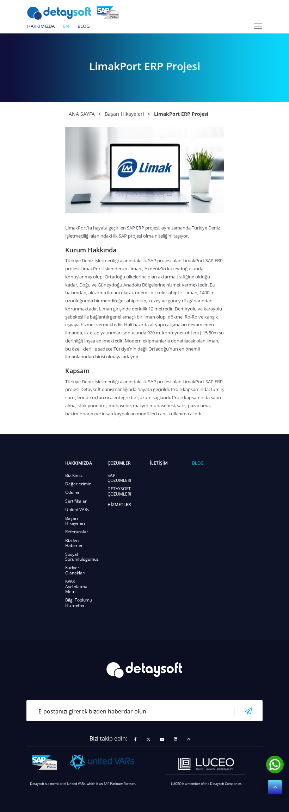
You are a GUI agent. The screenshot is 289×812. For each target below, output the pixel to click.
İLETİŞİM (159, 463)
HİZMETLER (119, 505)
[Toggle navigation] (258, 26)
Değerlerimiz (78, 484)
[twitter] (148, 739)
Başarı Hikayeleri (75, 520)
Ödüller (72, 492)
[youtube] (162, 739)
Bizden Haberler (74, 542)
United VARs (77, 509)
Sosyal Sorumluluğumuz (82, 556)
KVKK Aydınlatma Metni (76, 586)
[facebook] (135, 739)
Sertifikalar (76, 501)
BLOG (84, 26)
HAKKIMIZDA (41, 26)
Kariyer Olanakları (75, 570)
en (66, 26)
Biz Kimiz (74, 475)
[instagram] (188, 739)
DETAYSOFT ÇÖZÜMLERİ (119, 491)
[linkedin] (175, 739)
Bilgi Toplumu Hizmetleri (78, 602)
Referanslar (76, 532)
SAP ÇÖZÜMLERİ (119, 477)
